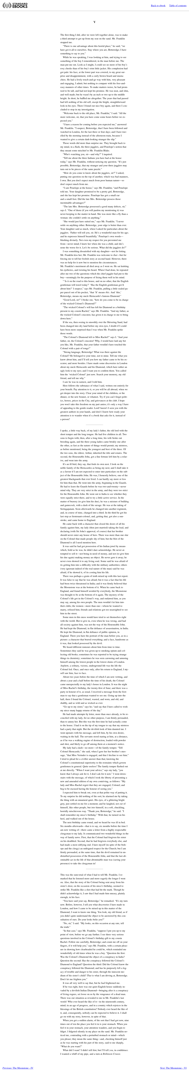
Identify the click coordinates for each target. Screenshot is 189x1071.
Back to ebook (158, 5)
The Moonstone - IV (17, 1067)
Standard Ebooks (14, 5)
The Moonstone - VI (173, 1067)
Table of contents (178, 5)
